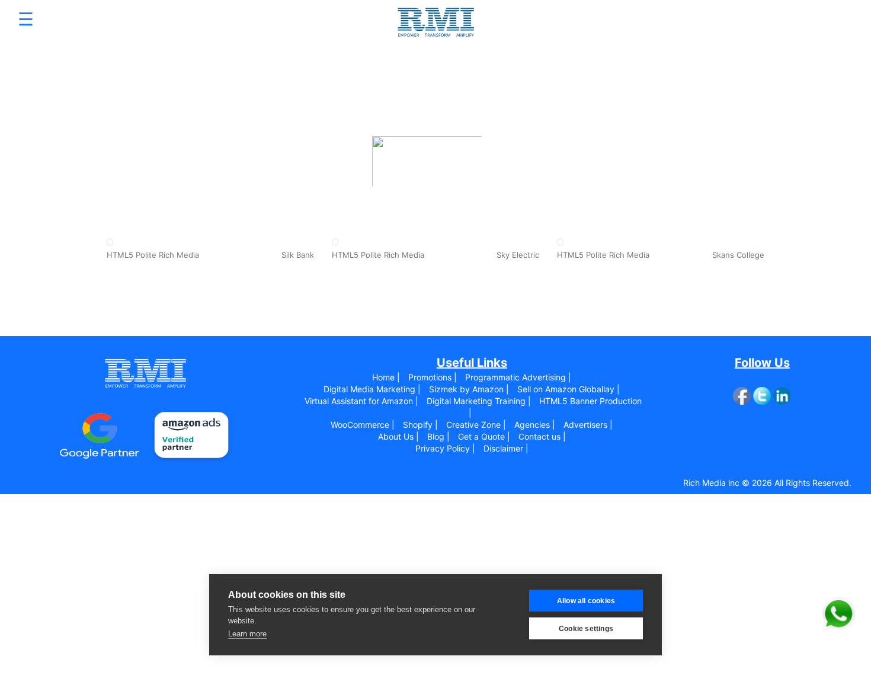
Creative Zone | (476, 425)
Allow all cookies (586, 601)
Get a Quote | (484, 436)
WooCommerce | (363, 425)
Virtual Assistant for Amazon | (361, 401)
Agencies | (534, 425)
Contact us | (542, 436)
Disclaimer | (506, 448)
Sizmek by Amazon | (469, 389)
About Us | (398, 436)
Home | (386, 377)
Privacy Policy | (445, 448)
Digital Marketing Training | (479, 401)
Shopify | (420, 425)
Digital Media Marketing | (372, 389)
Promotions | (432, 377)
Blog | (438, 436)
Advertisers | (588, 425)
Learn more (247, 633)
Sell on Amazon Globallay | (568, 389)
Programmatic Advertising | (518, 377)
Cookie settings (586, 629)
